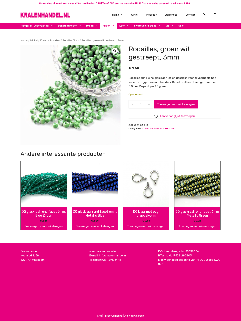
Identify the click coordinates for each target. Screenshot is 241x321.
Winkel (134, 14)
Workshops (171, 14)
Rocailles (55, 40)
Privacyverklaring (113, 315)
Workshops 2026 (180, 3)
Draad (90, 25)
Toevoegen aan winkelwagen (176, 104)
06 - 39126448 (111, 259)
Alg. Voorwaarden (134, 315)
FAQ (99, 315)
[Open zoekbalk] (215, 15)
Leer (122, 25)
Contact (190, 14)
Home (115, 14)
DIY (167, 25)
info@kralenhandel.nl (112, 255)
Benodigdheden (67, 25)
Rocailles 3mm (71, 40)
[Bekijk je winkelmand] (204, 15)
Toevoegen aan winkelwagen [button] (44, 226)
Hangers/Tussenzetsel (34, 25)
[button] (115, 51)
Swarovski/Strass (145, 25)
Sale (181, 25)
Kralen (106, 25)
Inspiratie (151, 14)
